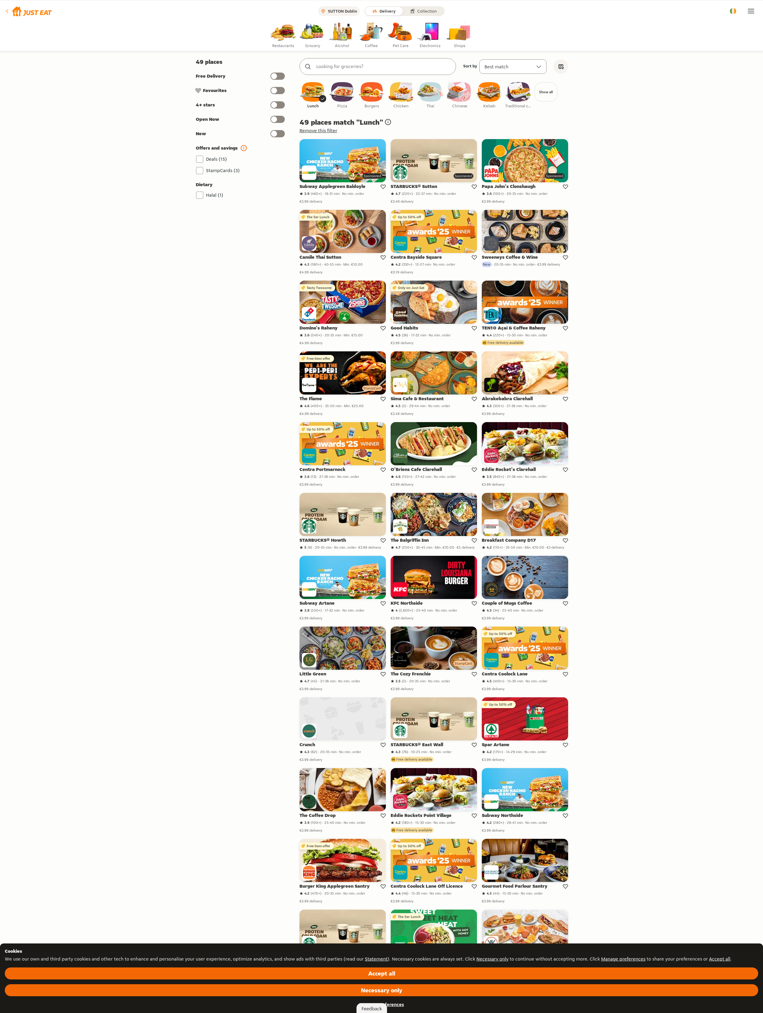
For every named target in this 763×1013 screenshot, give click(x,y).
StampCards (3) (223, 170)
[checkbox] (313, 95)
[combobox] (383, 66)
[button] (28, 11)
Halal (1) (214, 195)
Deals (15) (216, 159)
